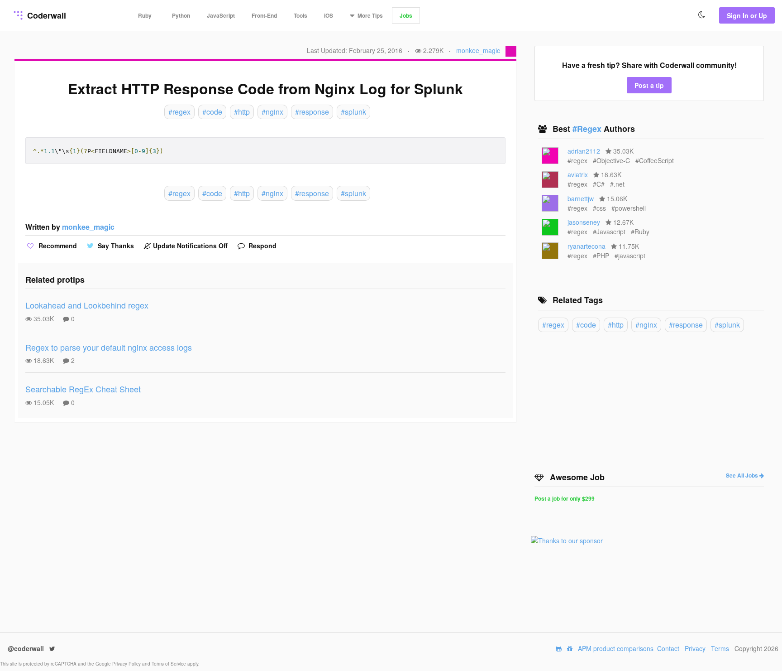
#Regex (588, 129)
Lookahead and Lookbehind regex (86, 305)
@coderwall (27, 648)
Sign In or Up (747, 15)
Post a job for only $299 (564, 498)
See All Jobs (742, 475)
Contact (668, 648)
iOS (328, 15)
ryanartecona (586, 246)
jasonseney (583, 222)
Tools (300, 15)
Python (181, 15)
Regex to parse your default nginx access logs (108, 347)
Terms (720, 648)
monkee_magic (478, 50)
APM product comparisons (615, 648)
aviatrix (577, 174)
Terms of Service (169, 664)
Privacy (695, 648)
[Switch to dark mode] (702, 15)
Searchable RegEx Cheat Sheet (83, 389)
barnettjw (580, 198)
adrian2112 (583, 150)
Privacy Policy (127, 664)
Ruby (145, 15)
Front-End (264, 15)
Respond (262, 245)
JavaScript (221, 15)
